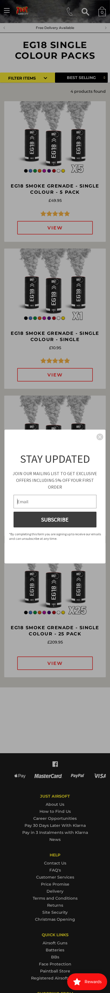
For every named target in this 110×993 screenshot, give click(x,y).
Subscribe (55, 519)
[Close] (99, 437)
